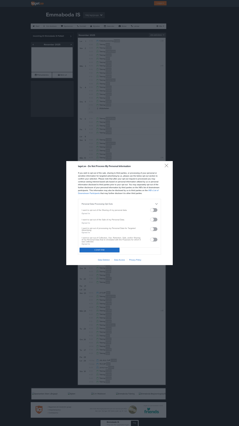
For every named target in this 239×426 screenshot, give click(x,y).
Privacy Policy (135, 260)
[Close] (167, 166)
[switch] (153, 210)
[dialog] (119, 213)
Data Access (119, 260)
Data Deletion (104, 260)
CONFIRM (99, 250)
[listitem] (119, 204)
